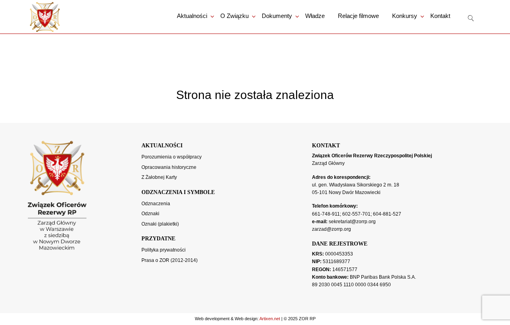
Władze (315, 15)
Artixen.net (269, 318)
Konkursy (404, 15)
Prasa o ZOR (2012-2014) (169, 260)
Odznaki (150, 213)
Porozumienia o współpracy (171, 157)
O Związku (234, 15)
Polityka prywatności (163, 250)
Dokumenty (277, 15)
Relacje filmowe (358, 15)
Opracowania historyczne (168, 167)
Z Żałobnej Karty (159, 177)
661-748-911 (326, 214)
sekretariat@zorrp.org (352, 221)
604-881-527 (387, 214)
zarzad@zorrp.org (331, 229)
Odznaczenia (155, 203)
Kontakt (440, 15)
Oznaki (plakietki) (160, 224)
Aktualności (192, 15)
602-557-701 (356, 214)
